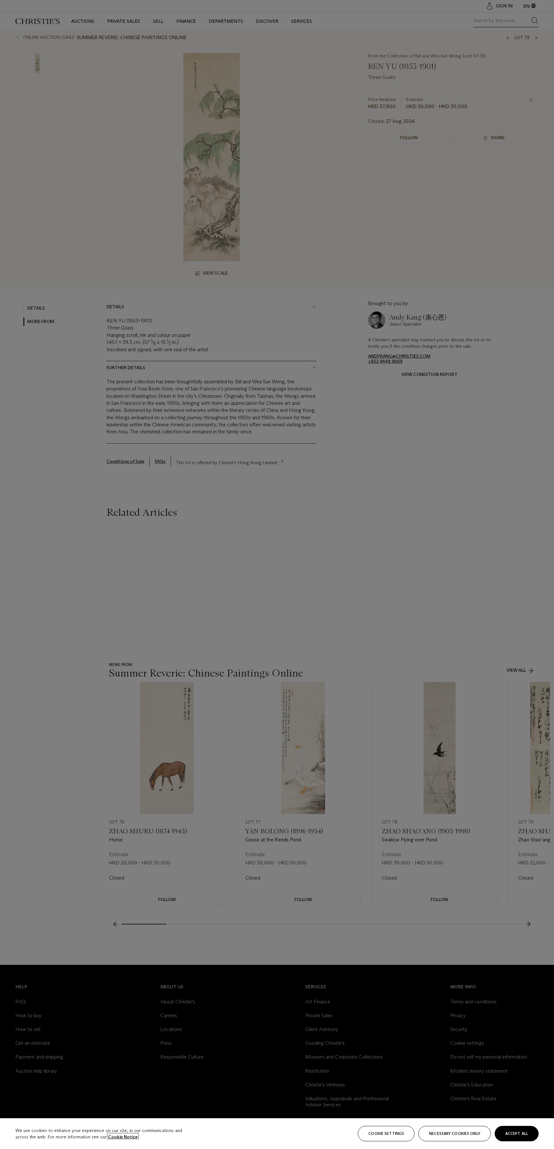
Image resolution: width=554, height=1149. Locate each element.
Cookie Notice (123, 1137)
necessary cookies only (454, 1133)
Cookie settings (386, 1133)
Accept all (516, 1133)
